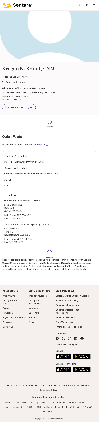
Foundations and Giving (67, 300)
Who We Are (9, 295)
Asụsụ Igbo (18, 407)
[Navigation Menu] (94, 5)
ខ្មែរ (38, 402)
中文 (44, 402)
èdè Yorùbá (48, 412)
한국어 (38, 407)
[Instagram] (69, 338)
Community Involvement (67, 305)
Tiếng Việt (88, 407)
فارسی (51, 402)
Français (61, 402)
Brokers (32, 322)
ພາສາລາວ (48, 407)
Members (33, 308)
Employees (8, 322)
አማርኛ (7, 402)
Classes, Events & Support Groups (72, 295)
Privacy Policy (13, 385)
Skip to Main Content (4, 3)
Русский (59, 407)
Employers (33, 313)
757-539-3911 (24, 215)
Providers (33, 317)
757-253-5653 (21, 96)
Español (70, 407)
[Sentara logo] (17, 5)
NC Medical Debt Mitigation (69, 327)
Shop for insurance (37, 295)
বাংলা (32, 402)
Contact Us (8, 327)
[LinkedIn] (75, 338)
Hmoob (7, 407)
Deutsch (72, 402)
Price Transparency (65, 322)
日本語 (29, 407)
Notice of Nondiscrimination (76, 385)
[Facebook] (57, 338)
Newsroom (8, 313)
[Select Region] (87, 5)
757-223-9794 (24, 239)
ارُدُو (78, 407)
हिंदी (90, 402)
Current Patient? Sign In (20, 107)
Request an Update (34, 144)
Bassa (25, 402)
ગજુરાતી (82, 402)
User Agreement (30, 385)
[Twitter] (63, 338)
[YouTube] (82, 338)
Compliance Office (48, 390)
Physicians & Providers (14, 317)
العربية (16, 402)
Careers (6, 308)
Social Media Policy (50, 385)
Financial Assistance (65, 317)
